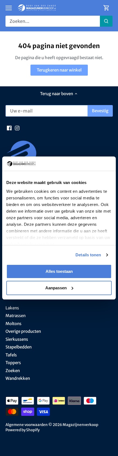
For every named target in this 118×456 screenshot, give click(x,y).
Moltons (13, 323)
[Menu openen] (8, 8)
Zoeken (12, 370)
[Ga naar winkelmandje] (106, 7)
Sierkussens (16, 339)
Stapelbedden (18, 347)
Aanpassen (56, 287)
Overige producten (23, 331)
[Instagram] (17, 127)
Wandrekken (17, 378)
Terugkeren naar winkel (59, 70)
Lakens (12, 308)
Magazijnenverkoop (80, 424)
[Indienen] (106, 21)
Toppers (13, 362)
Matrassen (15, 315)
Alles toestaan (59, 271)
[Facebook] (9, 127)
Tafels (11, 355)
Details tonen (88, 254)
